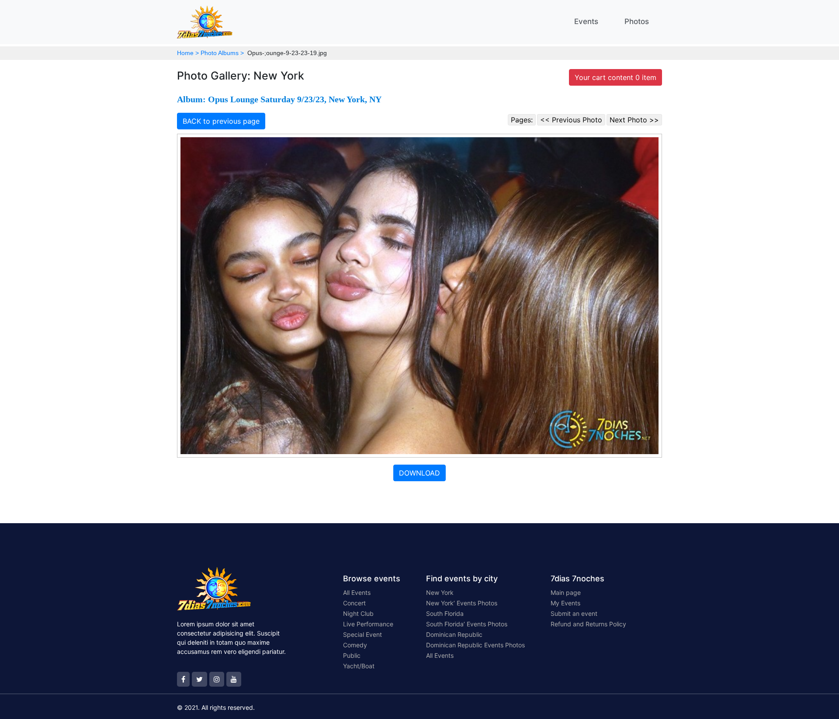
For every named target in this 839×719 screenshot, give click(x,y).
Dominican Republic (454, 634)
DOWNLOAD (419, 473)
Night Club (358, 613)
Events (586, 21)
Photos (636, 21)
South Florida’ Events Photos (466, 624)
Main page (566, 592)
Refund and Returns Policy (588, 624)
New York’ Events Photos (461, 603)
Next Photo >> (634, 119)
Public (352, 655)
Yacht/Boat (358, 666)
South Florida (445, 613)
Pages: (522, 119)
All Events (357, 592)
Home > (188, 52)
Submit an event (574, 613)
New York (440, 592)
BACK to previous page (221, 121)
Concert (354, 603)
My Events (565, 603)
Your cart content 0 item (615, 77)
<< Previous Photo (571, 119)
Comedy (355, 645)
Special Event (362, 634)
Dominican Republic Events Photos (475, 645)
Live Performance (368, 624)
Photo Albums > (222, 52)
